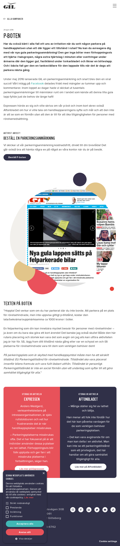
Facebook (37, 83)
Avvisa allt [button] (25, 532)
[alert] (25, 506)
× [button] (43, 473)
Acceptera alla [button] (25, 524)
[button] (25, 538)
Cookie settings (108, 541)
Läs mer (29, 497)
